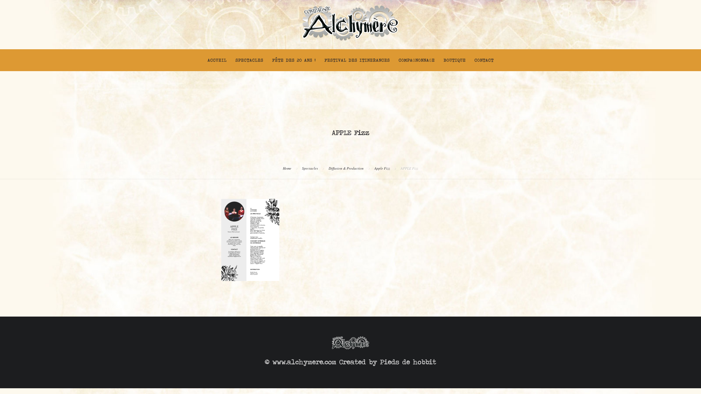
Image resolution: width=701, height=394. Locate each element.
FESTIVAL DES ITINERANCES (357, 60)
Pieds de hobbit (408, 362)
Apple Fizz (382, 168)
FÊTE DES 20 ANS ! (294, 60)
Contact (484, 60)
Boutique (455, 60)
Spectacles (249, 60)
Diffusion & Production (346, 168)
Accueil (217, 60)
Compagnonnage (417, 60)
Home (287, 168)
